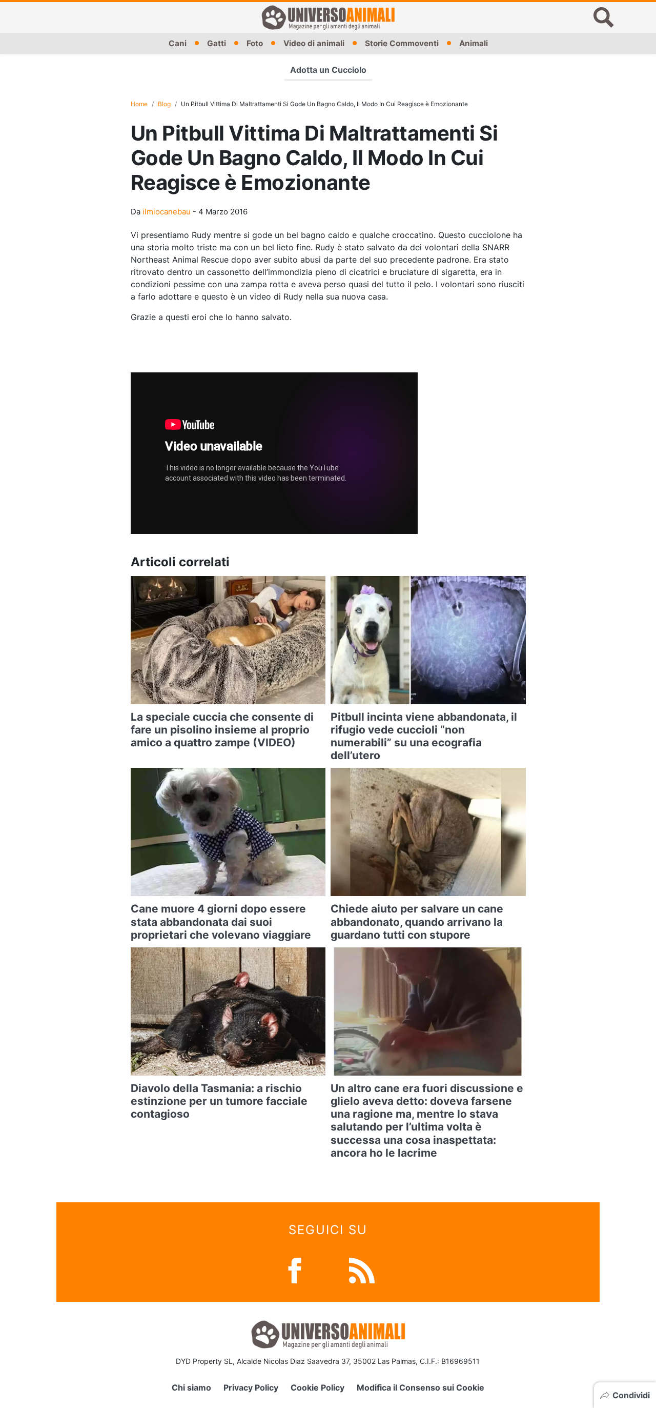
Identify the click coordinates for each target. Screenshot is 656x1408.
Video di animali (313, 43)
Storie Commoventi (402, 43)
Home (139, 104)
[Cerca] (603, 17)
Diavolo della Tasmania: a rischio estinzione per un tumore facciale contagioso (219, 1101)
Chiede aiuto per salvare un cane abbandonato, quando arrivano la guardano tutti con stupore (417, 921)
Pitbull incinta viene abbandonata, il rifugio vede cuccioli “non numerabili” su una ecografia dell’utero (424, 736)
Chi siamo (191, 1387)
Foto (255, 43)
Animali (473, 43)
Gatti (216, 43)
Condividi (631, 1395)
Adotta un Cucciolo (328, 70)
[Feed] (362, 1269)
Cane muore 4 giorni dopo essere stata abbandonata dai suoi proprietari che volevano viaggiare (221, 921)
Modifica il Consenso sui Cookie (420, 1387)
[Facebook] (295, 1269)
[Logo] (328, 17)
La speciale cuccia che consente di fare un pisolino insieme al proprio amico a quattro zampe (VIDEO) (222, 729)
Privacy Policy (250, 1387)
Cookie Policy (317, 1387)
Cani (178, 43)
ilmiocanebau (166, 211)
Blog (164, 104)
